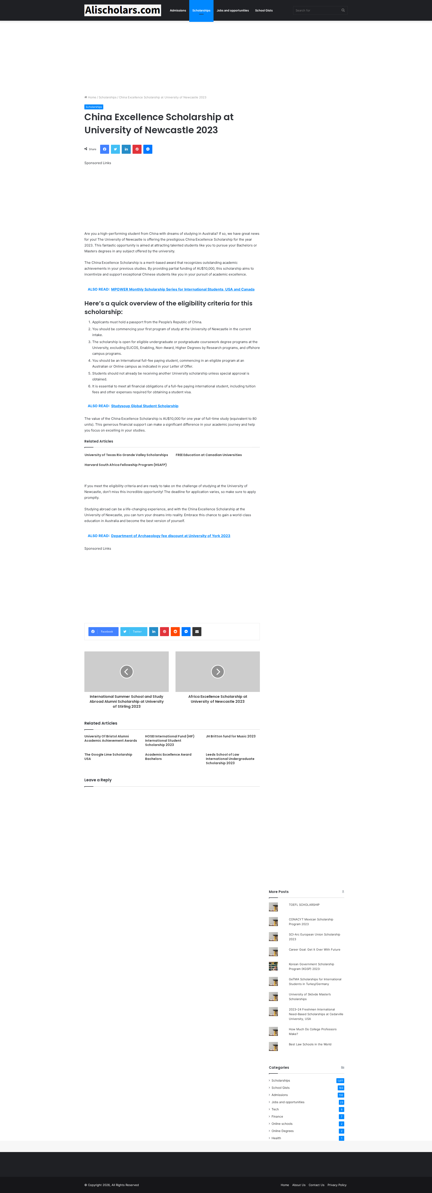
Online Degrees (283, 1131)
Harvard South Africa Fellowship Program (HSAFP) (126, 465)
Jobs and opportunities (233, 10)
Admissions (178, 10)
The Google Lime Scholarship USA (108, 756)
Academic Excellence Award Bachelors (168, 756)
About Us (299, 1185)
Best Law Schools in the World (310, 1044)
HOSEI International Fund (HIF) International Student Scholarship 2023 (170, 740)
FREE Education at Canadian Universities (209, 455)
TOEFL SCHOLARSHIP (304, 904)
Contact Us (316, 1185)
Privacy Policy (337, 1185)
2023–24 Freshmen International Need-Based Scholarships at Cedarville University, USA (316, 1014)
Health (276, 1138)
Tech (275, 1109)
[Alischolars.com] (122, 10)
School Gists (264, 10)
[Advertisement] (216, 56)
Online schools (282, 1123)
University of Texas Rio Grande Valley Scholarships (126, 455)
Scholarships (201, 10)
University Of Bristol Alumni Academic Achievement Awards (110, 738)
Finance (277, 1116)
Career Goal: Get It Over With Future (314, 949)
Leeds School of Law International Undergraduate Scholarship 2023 (230, 758)
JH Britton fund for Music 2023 (231, 736)
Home (91, 97)
